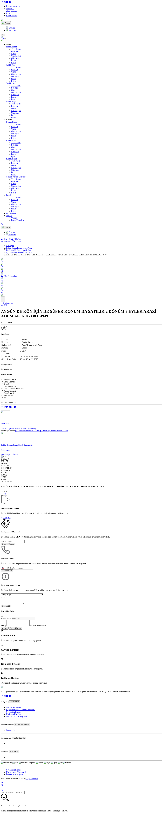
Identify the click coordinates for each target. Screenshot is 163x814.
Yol (4, 398)
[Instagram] (2, 2)
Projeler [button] (9, 195)
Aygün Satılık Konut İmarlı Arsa (19, 252)
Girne (13, 53)
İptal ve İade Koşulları (15, 774)
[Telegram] (10, 2)
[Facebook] (5, 2)
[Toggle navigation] (3, 35)
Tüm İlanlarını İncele (59, 431)
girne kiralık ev (12, 11)
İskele (13, 60)
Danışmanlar (11, 213)
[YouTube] (7, 2)
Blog (8, 13)
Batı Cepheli (9, 393)
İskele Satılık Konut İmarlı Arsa (18, 250)
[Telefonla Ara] (2, 494)
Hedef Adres (6, 618)
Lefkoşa (14, 51)
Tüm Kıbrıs (16, 49)
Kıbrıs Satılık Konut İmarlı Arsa (19, 248)
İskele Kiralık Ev (13, 6)
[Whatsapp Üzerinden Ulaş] (5, 494)
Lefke (13, 63)
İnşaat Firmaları (17, 220)
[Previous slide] (3, 298)
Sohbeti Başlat (15, 628)
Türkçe (7, 23)
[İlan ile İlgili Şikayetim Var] (7, 305)
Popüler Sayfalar (19, 738)
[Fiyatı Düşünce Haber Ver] (5, 305)
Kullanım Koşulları (14, 714)
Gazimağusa (16, 56)
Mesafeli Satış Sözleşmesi (16, 716)
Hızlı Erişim (14, 752)
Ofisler (14, 218)
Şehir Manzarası (10, 379)
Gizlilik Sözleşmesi (14, 707)
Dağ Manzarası (10, 386)
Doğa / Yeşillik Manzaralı (14, 389)
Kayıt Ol (7, 239)
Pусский (12, 30)
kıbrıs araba (10, 730)
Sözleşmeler (14, 702)
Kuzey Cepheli (10, 391)
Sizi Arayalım (7, 571)
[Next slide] (3, 300)
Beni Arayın (8, 303)
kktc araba (10, 9)
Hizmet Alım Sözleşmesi (16, 772)
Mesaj (3, 626)
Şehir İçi (7, 384)
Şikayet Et (6, 606)
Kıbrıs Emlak (11, 15)
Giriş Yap (17, 239)
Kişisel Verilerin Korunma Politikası (20, 710)
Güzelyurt (15, 58)
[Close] (5, 38)
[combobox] (5, 568)
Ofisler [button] (9, 215)
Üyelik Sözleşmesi (13, 712)
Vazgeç (5, 628)
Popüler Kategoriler (22, 724)
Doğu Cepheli (9, 382)
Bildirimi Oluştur (8, 544)
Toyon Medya (32, 779)
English (11, 28)
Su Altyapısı (8, 395)
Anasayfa (10, 246)
